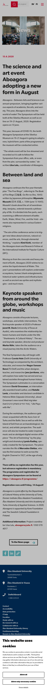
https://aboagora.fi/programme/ (20, 479)
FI (37, 4)
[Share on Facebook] (5, 553)
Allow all (23, 675)
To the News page (20, 542)
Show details (23, 688)
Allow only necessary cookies (23, 682)
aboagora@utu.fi (23, 525)
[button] (18, 553)
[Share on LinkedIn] (11, 553)
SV (33, 4)
